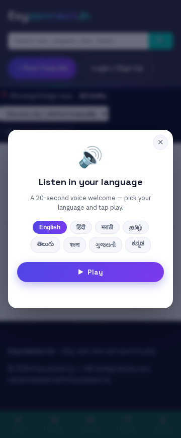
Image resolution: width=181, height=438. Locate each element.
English (49, 227)
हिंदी (80, 227)
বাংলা (74, 244)
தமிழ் (135, 227)
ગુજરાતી (106, 244)
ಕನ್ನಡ (138, 243)
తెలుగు (45, 243)
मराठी (107, 227)
